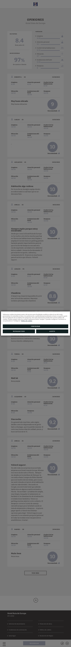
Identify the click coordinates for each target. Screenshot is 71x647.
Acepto (52, 331)
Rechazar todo (19, 331)
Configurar (35, 326)
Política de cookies (26, 321)
